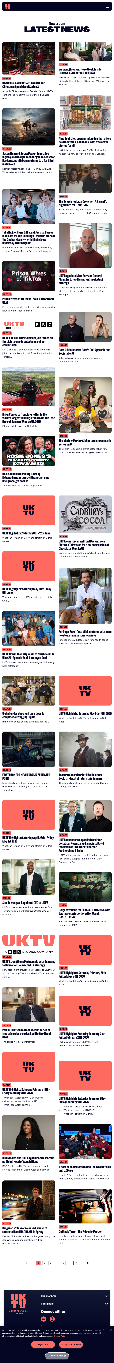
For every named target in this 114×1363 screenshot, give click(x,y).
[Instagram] (52, 1319)
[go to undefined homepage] (18, 1304)
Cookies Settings (57, 1355)
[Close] (110, 1330)
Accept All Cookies (71, 1344)
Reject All (43, 1344)
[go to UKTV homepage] (7, 6)
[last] (88, 1263)
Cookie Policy (60, 1336)
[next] (81, 1263)
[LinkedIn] (43, 1319)
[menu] (107, 6)
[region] (57, 1344)
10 (76, 1263)
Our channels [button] (48, 1296)
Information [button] (47, 1303)
